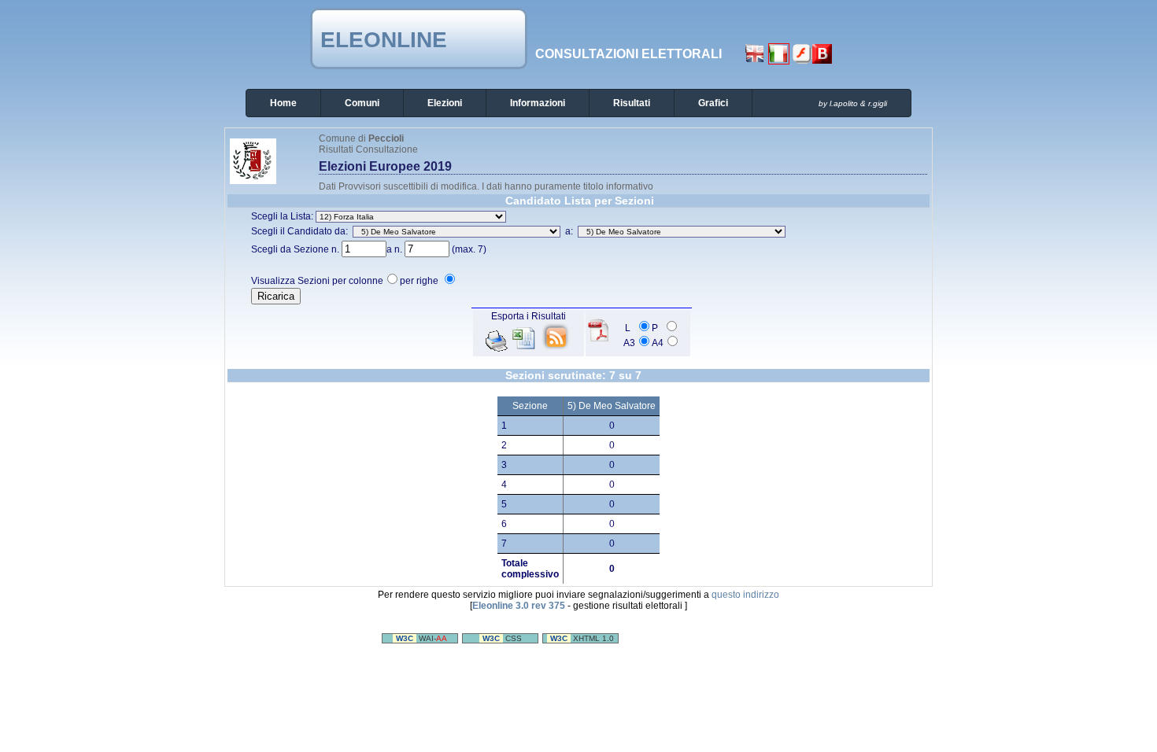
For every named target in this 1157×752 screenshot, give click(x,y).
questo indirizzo (745, 594)
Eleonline (383, 40)
